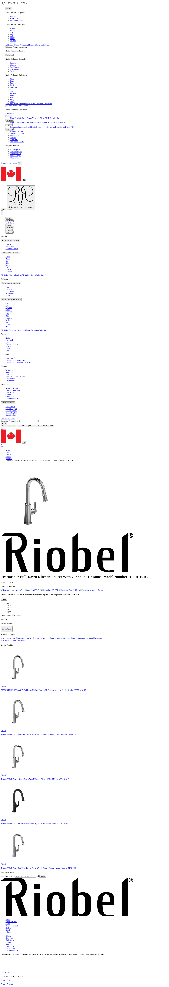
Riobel (12, 118)
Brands (8, 116)
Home (8, 450)
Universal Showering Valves (44, 127)
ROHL (47, 118)
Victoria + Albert (38, 118)
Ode (11, 91)
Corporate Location (17, 133)
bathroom (9, 55)
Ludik (12, 37)
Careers (13, 138)
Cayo (12, 32)
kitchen (8, 8)
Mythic (12, 39)
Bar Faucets (14, 18)
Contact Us (14, 140)
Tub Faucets (14, 67)
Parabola (13, 93)
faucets (8, 457)
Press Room (14, 136)
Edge (12, 35)
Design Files (69, 127)
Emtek (52, 118)
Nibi (11, 89)
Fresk (12, 85)
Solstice (13, 41)
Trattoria (13, 43)
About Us (9, 129)
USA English (15, 150)
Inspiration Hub (15, 122)
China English (15, 158)
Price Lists (30, 127)
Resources (14, 127)
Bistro (12, 30)
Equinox (13, 83)
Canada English (16, 152)
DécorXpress (60, 127)
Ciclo (12, 79)
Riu (11, 97)
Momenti (13, 87)
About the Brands (16, 131)
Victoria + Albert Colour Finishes (54, 122)
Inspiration (9, 120)
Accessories (14, 69)
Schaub (58, 118)
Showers (13, 65)
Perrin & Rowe (20, 118)
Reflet (12, 95)
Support (9, 125)
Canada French (15, 154)
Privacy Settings (7, 984)
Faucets (13, 16)
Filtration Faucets (16, 21)
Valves (12, 71)
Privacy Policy (6, 980)
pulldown (9, 459)
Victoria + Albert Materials (31, 122)
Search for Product (7, 421)
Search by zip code (8, 876)
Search (42, 876)
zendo (12, 102)
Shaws (29, 118)
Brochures (22, 127)
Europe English (15, 156)
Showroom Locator (17, 142)
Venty (12, 100)
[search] (25, 421)
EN (24, 180)
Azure (12, 28)
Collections (10, 114)
